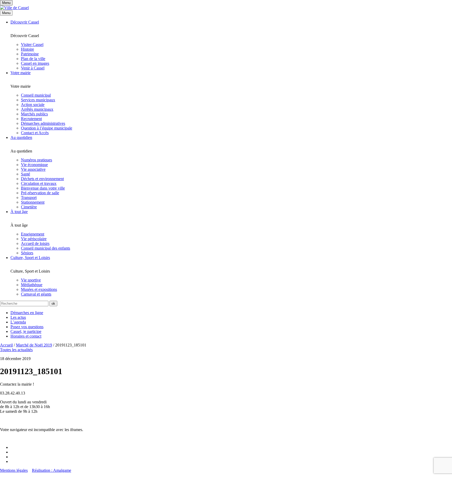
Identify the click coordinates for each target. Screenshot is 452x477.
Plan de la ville (33, 58)
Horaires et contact (25, 336)
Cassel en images (35, 63)
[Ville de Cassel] (14, 7)
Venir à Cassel (32, 68)
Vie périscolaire (34, 239)
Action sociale (32, 104)
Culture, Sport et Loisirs (30, 257)
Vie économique (34, 164)
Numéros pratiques (36, 160)
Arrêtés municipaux (37, 109)
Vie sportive (31, 280)
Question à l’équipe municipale (46, 128)
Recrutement (31, 118)
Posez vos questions (26, 327)
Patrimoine (30, 54)
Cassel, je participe (25, 331)
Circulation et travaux (38, 183)
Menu (6, 13)
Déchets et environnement (42, 178)
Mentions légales (14, 470)
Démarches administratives (43, 123)
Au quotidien (21, 137)
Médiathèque (31, 284)
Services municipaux (38, 100)
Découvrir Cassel (24, 22)
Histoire (27, 49)
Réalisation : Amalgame (51, 470)
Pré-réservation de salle (40, 193)
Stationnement (32, 202)
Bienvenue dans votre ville (43, 188)
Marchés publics (34, 114)
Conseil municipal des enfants (45, 248)
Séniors (27, 253)
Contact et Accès (35, 133)
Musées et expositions (39, 289)
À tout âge (19, 211)
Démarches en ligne (26, 312)
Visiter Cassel (32, 44)
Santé (25, 174)
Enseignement (32, 234)
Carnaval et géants (36, 294)
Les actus (18, 317)
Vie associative (33, 169)
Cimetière (29, 207)
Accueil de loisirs (35, 243)
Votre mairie (20, 72)
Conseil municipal (36, 95)
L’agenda (18, 322)
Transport (29, 197)
